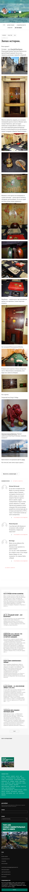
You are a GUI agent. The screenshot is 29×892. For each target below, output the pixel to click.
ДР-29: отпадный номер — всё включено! (13, 615)
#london (4, 35)
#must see (10, 35)
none (3, 788)
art (21, 776)
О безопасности (21, 25)
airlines (8, 776)
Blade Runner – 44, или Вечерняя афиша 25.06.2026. (14, 687)
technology (14, 791)
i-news (17, 781)
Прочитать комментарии (10, 474)
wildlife (4, 795)
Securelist (3, 876)
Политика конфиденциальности (9, 867)
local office (5, 784)
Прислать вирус (5, 869)
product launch (18, 789)
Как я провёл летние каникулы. (14, 594)
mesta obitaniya (5, 786)
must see (24, 786)
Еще (14, 731)
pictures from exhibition (7, 789)
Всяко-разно (10, 25)
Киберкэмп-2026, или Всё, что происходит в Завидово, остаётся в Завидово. (13, 635)
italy (3, 783)
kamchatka (18, 783)
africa (3, 776)
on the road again (10, 788)
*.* (4, 25)
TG (10, 12)
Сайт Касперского (5, 872)
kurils (24, 783)
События (9, 27)
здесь (23, 459)
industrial (22, 781)
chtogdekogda (9, 779)
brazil (22, 778)
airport (13, 776)
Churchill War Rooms (16, 49)
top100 (3, 793)
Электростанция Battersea (9, 434)
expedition (4, 781)
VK (12, 12)
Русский (23, 1)
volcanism (22, 793)
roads (25, 789)
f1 (8, 781)
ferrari (12, 781)
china (3, 779)
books (18, 778)
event (24, 779)
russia (3, 791)
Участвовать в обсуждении (21, 517)
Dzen (15, 12)
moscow (13, 786)
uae (14, 793)
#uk (15, 35)
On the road (18, 27)
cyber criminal (18, 779)
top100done (9, 793)
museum (18, 786)
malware (16, 784)
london (11, 784)
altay (17, 776)
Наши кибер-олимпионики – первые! (13, 661)
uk (17, 793)
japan (13, 783)
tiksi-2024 (21, 791)
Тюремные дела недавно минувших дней (11, 711)
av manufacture (12, 778)
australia (4, 778)
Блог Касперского (5, 874)
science (8, 791)
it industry (8, 783)
